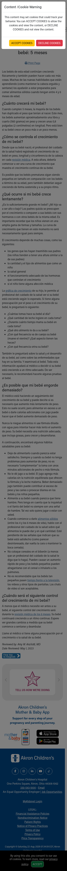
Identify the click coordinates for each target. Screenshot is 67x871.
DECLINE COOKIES (49, 43)
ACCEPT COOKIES (21, 43)
